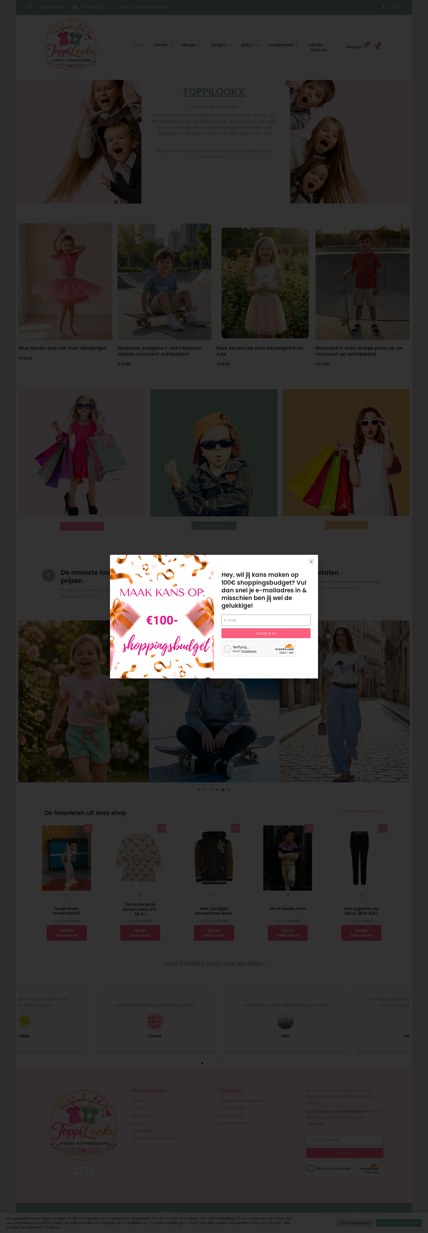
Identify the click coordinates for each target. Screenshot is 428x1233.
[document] (214, 616)
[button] (311, 561)
